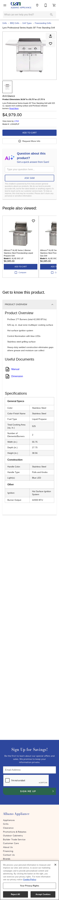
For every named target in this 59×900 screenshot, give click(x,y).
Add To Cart (29, 132)
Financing (8, 851)
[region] (29, 880)
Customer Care (11, 843)
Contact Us (9, 854)
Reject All (15, 894)
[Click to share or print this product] (50, 36)
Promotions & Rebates (14, 831)
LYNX (16, 121)
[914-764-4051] (45, 5)
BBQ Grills (14, 23)
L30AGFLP (14, 124)
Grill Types (27, 23)
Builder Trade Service (14, 839)
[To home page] (21, 5)
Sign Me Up (28, 791)
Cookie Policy (29, 879)
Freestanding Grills (43, 23)
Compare (22, 272)
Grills (4, 23)
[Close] (55, 864)
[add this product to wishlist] (50, 43)
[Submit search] (51, 14)
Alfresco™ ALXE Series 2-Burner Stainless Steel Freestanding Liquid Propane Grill (18, 253)
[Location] (37, 5)
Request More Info (31, 141)
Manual (15, 369)
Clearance (8, 827)
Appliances (9, 820)
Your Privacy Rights (29, 886)
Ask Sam (30, 178)
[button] (4, 5)
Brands (6, 858)
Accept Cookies (43, 894)
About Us (8, 847)
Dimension (17, 376)
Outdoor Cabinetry (13, 835)
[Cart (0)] (54, 5)
